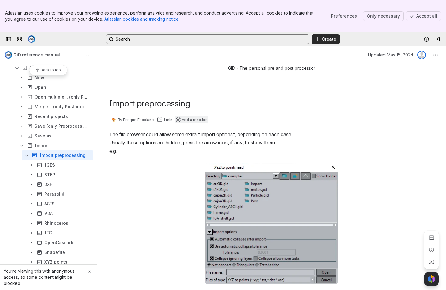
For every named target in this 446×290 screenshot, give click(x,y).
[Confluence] (31, 39)
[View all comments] (431, 238)
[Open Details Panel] (431, 250)
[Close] (89, 271)
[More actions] (88, 55)
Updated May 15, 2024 (390, 54)
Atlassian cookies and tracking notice (141, 19)
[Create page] (431, 262)
